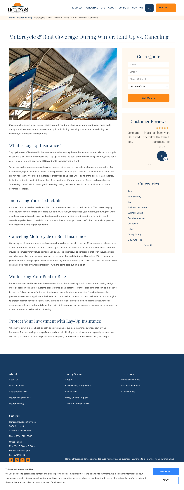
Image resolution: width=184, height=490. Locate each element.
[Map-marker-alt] (11, 460)
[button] (148, 164)
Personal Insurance (130, 379)
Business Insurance (130, 385)
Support (124, 7)
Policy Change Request (76, 397)
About (112, 7)
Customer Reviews (18, 391)
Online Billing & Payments (78, 385)
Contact (137, 7)
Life (103, 7)
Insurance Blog (24, 17)
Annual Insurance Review (77, 403)
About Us (13, 379)
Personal (92, 7)
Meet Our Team (16, 385)
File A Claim (71, 391)
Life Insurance (128, 391)
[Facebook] (17, 460)
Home (12, 17)
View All (148, 245)
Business (77, 7)
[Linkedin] (28, 460)
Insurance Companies (20, 397)
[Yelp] (22, 460)
